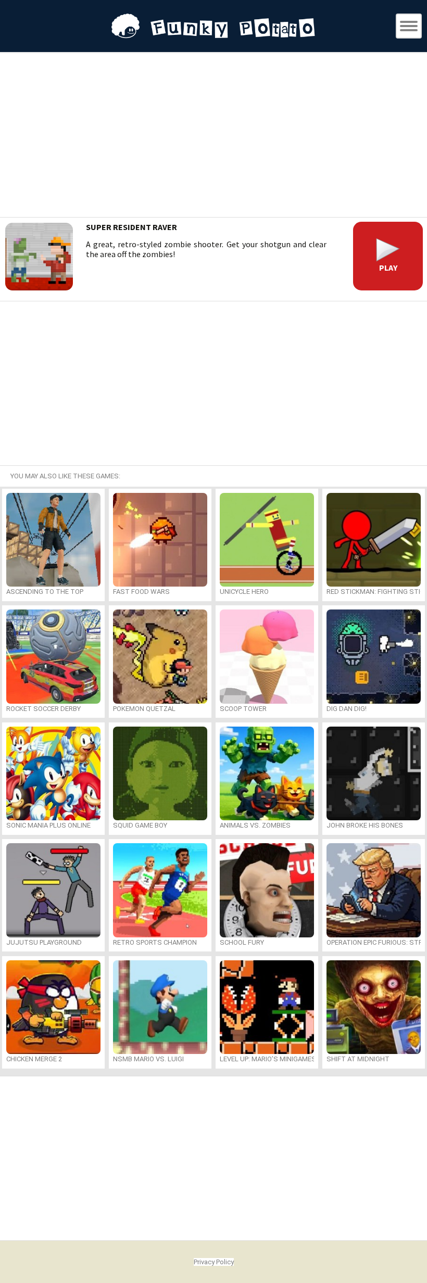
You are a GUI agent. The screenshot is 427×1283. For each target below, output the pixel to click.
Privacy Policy (214, 1262)
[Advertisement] (213, 136)
